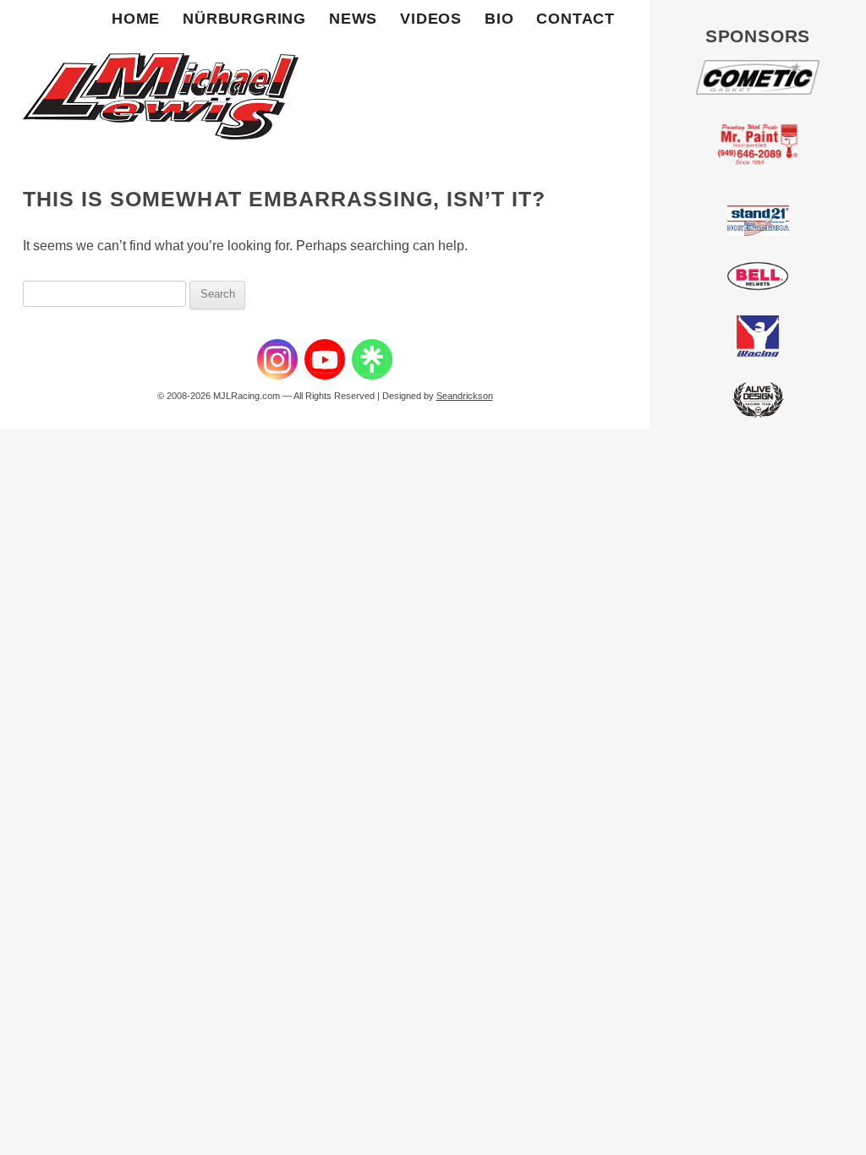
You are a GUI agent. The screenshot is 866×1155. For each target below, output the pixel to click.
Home (136, 18)
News (353, 18)
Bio (499, 18)
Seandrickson (464, 396)
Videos (431, 18)
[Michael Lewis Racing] (161, 76)
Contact (575, 18)
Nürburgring (244, 18)
